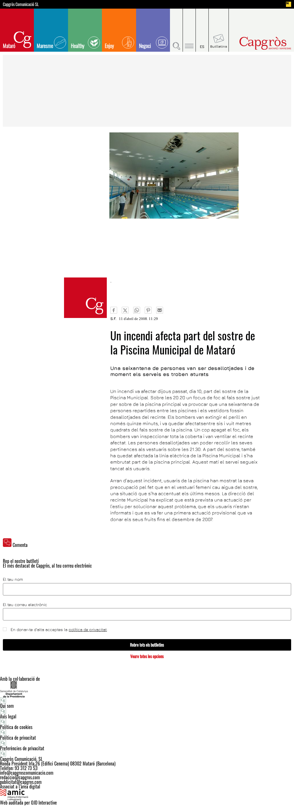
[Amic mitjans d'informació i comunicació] (147, 794)
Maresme (45, 45)
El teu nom (13, 579)
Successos (85, 297)
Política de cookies (16, 727)
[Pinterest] (148, 310)
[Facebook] (113, 310)
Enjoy (109, 45)
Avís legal (8, 716)
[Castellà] (202, 30)
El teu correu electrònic (25, 604)
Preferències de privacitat (22, 748)
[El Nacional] (288, 4)
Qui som (7, 705)
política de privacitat (88, 629)
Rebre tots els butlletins (147, 645)
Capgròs (258, 43)
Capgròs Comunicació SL (21, 4)
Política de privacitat (18, 737)
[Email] (159, 310)
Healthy (77, 45)
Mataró (9, 45)
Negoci (145, 45)
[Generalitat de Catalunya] (147, 689)
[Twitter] (125, 310)
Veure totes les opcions (147, 656)
